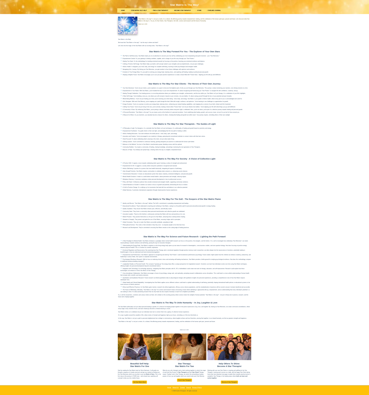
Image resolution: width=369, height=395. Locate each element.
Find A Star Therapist (184, 380)
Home (169, 387)
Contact (182, 387)
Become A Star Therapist (229, 382)
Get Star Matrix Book (139, 382)
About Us (175, 387)
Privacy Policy (197, 387)
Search (188, 387)
